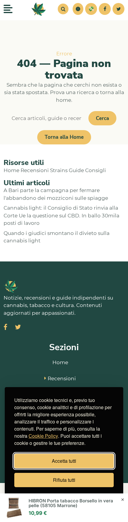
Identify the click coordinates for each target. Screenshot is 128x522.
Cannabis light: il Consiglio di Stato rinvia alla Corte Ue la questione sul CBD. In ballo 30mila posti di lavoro (61, 215)
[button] (78, 9)
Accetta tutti (64, 460)
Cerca (102, 118)
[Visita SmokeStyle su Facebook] (5, 328)
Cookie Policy (43, 435)
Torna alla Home (64, 137)
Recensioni (35, 170)
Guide (76, 170)
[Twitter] (118, 9)
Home (11, 170)
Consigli (95, 170)
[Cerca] (63, 9)
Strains (59, 170)
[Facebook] (105, 9)
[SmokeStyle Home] (39, 9)
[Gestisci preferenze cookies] (78, 9)
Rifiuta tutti (64, 479)
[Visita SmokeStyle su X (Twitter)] (18, 328)
